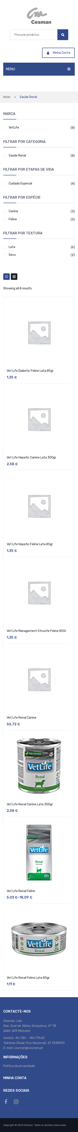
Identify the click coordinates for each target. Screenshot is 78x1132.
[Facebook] (5, 1102)
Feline (13, 219)
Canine (13, 211)
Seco (12, 255)
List (14, 276)
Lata (12, 247)
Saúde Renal (17, 155)
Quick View (68, 303)
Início (6, 97)
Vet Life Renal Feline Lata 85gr (28, 978)
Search (62, 34)
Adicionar (39, 993)
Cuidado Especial (20, 183)
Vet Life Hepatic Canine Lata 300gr (31, 457)
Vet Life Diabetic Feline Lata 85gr (30, 371)
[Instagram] (16, 1102)
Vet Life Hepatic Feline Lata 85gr (30, 544)
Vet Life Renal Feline (21, 891)
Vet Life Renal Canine (21, 717)
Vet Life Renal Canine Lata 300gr (30, 804)
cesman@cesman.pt (28, 1048)
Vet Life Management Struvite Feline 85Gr (36, 631)
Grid (6, 276)
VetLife (14, 127)
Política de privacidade (19, 1066)
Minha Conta (61, 53)
